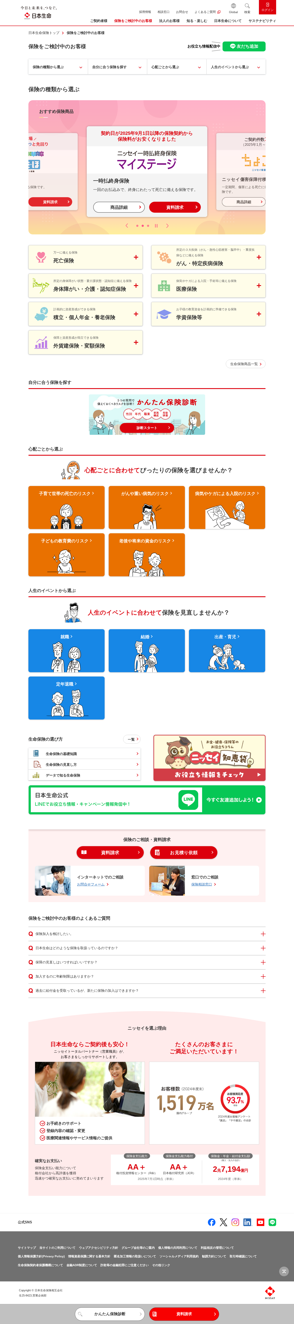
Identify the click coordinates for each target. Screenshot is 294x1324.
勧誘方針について (214, 1256)
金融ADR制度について (82, 1265)
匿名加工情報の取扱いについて (135, 1256)
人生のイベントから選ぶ (230, 67)
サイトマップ (27, 1247)
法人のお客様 (169, 21)
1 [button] (137, 226)
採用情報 (145, 12)
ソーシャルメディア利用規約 (179, 1256)
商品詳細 (119, 207)
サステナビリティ (262, 21)
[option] (147, 171)
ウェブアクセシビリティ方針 (98, 1247)
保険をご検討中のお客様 (133, 21)
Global (233, 12)
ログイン (268, 10)
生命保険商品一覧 (244, 364)
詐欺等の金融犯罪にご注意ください (125, 1265)
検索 (247, 12)
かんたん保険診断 (109, 1314)
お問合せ (182, 12)
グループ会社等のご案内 (138, 1247)
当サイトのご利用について (57, 1247)
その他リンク (161, 1265)
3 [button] (148, 226)
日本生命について (228, 21)
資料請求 (50, 202)
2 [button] (143, 226)
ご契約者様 (98, 21)
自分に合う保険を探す (109, 67)
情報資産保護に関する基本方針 (89, 1256)
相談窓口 (164, 12)
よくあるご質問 (205, 12)
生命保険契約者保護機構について (40, 1265)
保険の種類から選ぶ (48, 67)
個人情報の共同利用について (177, 1247)
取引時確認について (243, 1256)
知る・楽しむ (197, 21)
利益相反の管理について (217, 1247)
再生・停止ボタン (156, 226)
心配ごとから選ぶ (165, 67)
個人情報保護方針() (41, 1256)
